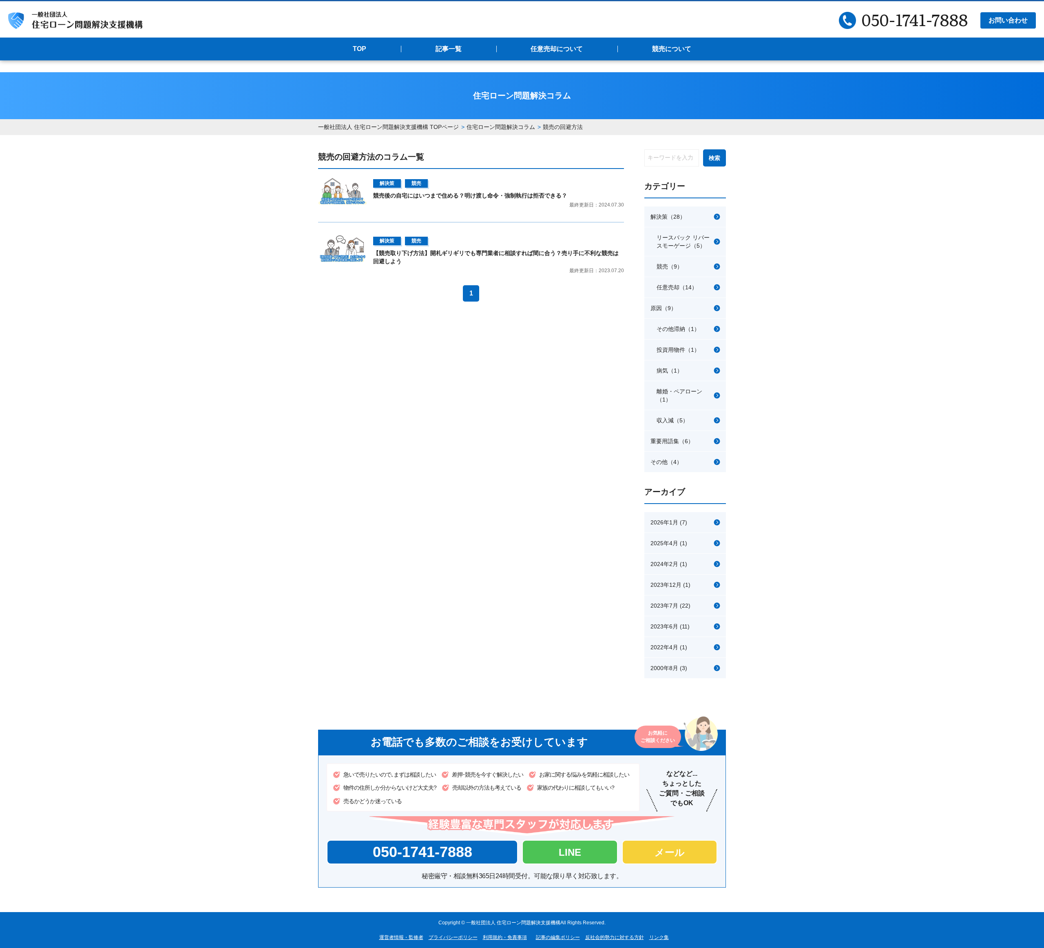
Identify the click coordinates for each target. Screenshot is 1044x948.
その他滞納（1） (678, 329)
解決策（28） (668, 216)
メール (670, 852)
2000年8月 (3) (668, 668)
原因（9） (663, 308)
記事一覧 (449, 48)
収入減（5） (672, 420)
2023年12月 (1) (670, 585)
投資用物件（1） (678, 349)
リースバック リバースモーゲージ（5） (683, 241)
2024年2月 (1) (668, 564)
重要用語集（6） (672, 441)
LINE (570, 852)
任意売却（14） (677, 287)
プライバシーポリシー (453, 937)
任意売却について (557, 48)
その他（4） (666, 462)
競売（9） (670, 266)
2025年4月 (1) (668, 543)
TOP (359, 48)
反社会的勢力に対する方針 (614, 937)
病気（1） (670, 370)
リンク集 (659, 937)
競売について (671, 48)
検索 (714, 158)
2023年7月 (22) (670, 605)
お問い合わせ (1008, 20)
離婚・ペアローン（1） (679, 395)
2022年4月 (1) (668, 647)
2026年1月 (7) (668, 522)
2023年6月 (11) (670, 626)
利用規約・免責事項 (505, 937)
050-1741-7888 (422, 852)
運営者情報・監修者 (401, 937)
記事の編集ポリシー (558, 937)
